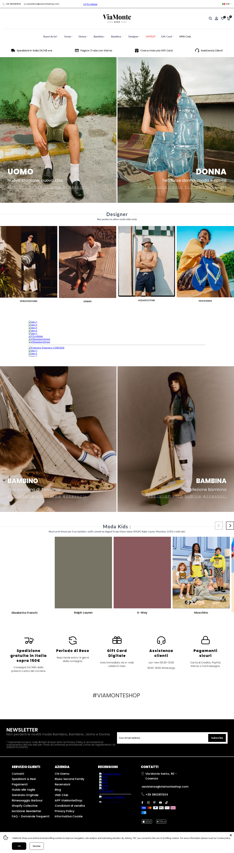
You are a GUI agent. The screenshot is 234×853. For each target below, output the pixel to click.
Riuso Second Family (69, 779)
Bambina (116, 36)
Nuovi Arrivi (50, 36)
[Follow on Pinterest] (154, 802)
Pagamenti (20, 784)
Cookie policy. (223, 838)
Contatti (18, 774)
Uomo (67, 36)
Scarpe (53, 187)
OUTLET (151, 36)
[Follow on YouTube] (160, 802)
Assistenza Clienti (212, 50)
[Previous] (219, 526)
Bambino (99, 36)
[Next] (230, 526)
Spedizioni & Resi (24, 779)
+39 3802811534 (13, 4)
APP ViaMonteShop (68, 800)
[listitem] (28, 654)
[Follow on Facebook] (142, 802)
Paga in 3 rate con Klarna (96, 50)
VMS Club (185, 36)
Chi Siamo (62, 774)
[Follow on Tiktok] (166, 802)
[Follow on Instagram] (148, 802)
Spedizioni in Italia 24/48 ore (34, 50)
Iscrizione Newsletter (27, 811)
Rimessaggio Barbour (27, 800)
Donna (82, 36)
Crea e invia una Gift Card (156, 50)
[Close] (230, 835)
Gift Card (166, 36)
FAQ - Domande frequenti (30, 816)
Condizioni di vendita (70, 806)
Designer (133, 36)
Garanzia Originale (25, 795)
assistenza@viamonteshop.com (43, 4)
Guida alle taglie (23, 790)
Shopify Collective (25, 806)
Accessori (74, 187)
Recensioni (62, 784)
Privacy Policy (64, 811)
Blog (58, 790)
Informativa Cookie (69, 816)
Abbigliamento (25, 187)
